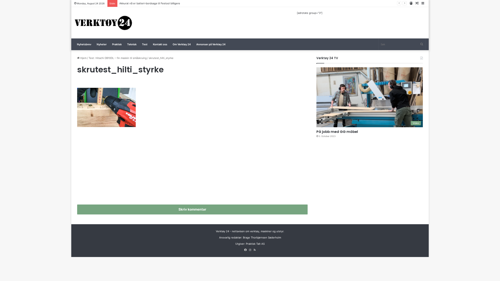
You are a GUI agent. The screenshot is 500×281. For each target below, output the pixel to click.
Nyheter (102, 44)
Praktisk (117, 44)
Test (144, 44)
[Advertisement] (192, 167)
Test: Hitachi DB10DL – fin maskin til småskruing (118, 58)
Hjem (83, 58)
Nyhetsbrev (84, 44)
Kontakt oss (160, 44)
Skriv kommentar (192, 209)
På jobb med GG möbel (337, 131)
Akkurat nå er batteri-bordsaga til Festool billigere (149, 3)
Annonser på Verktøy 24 (211, 44)
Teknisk (132, 44)
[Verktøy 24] (103, 23)
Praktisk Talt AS (255, 243)
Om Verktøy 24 (182, 44)
